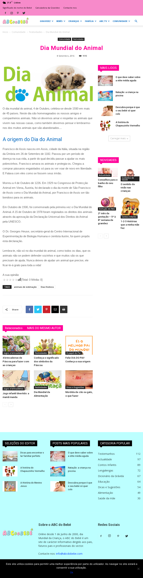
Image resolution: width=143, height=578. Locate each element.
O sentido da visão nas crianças (128, 187)
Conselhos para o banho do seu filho (107, 183)
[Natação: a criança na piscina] (105, 96)
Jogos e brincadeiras (13, 353)
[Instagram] (11, 13)
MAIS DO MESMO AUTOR (44, 328)
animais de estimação (25, 286)
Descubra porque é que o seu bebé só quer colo (128, 110)
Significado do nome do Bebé (17, 7)
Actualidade (104, 175)
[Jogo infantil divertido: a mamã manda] (16, 380)
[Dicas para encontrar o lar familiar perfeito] (10, 456)
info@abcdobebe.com (69, 553)
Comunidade (120, 21)
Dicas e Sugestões (75, 387)
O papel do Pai (73, 353)
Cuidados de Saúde (128, 179)
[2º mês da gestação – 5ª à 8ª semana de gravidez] (108, 203)
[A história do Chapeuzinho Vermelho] (105, 126)
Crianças (73, 21)
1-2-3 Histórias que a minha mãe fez (130, 224)
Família (89, 21)
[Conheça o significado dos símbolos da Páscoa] (47, 345)
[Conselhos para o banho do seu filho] (108, 172)
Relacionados (14, 328)
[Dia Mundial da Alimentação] (47, 379)
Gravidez (45, 21)
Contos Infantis (129, 216)
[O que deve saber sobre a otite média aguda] (105, 81)
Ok (71, 572)
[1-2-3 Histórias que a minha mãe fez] (131, 207)
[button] (135, 21)
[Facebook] (5, 13)
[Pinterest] (17, 13)
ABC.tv (103, 21)
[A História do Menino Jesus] (10, 486)
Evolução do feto (107, 209)
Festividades (35, 32)
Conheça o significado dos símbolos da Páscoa (46, 361)
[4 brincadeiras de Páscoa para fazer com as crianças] (16, 345)
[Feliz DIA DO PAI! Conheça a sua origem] (79, 345)
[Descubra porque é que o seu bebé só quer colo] (105, 111)
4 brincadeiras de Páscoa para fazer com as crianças (16, 361)
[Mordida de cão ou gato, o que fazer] (79, 379)
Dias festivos (47, 286)
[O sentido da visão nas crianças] (131, 174)
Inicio (5, 32)
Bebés (59, 21)
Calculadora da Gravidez (47, 7)
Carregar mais (117, 138)
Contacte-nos (70, 7)
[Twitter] (24, 13)
